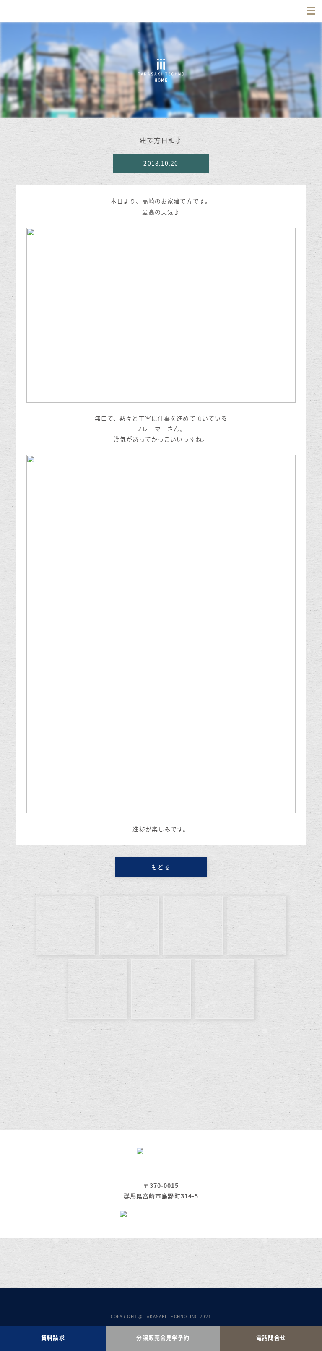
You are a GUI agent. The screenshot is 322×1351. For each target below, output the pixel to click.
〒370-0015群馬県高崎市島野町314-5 (161, 1190)
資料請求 (53, 1337)
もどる (160, 867)
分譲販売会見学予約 (163, 1337)
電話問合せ (271, 1337)
